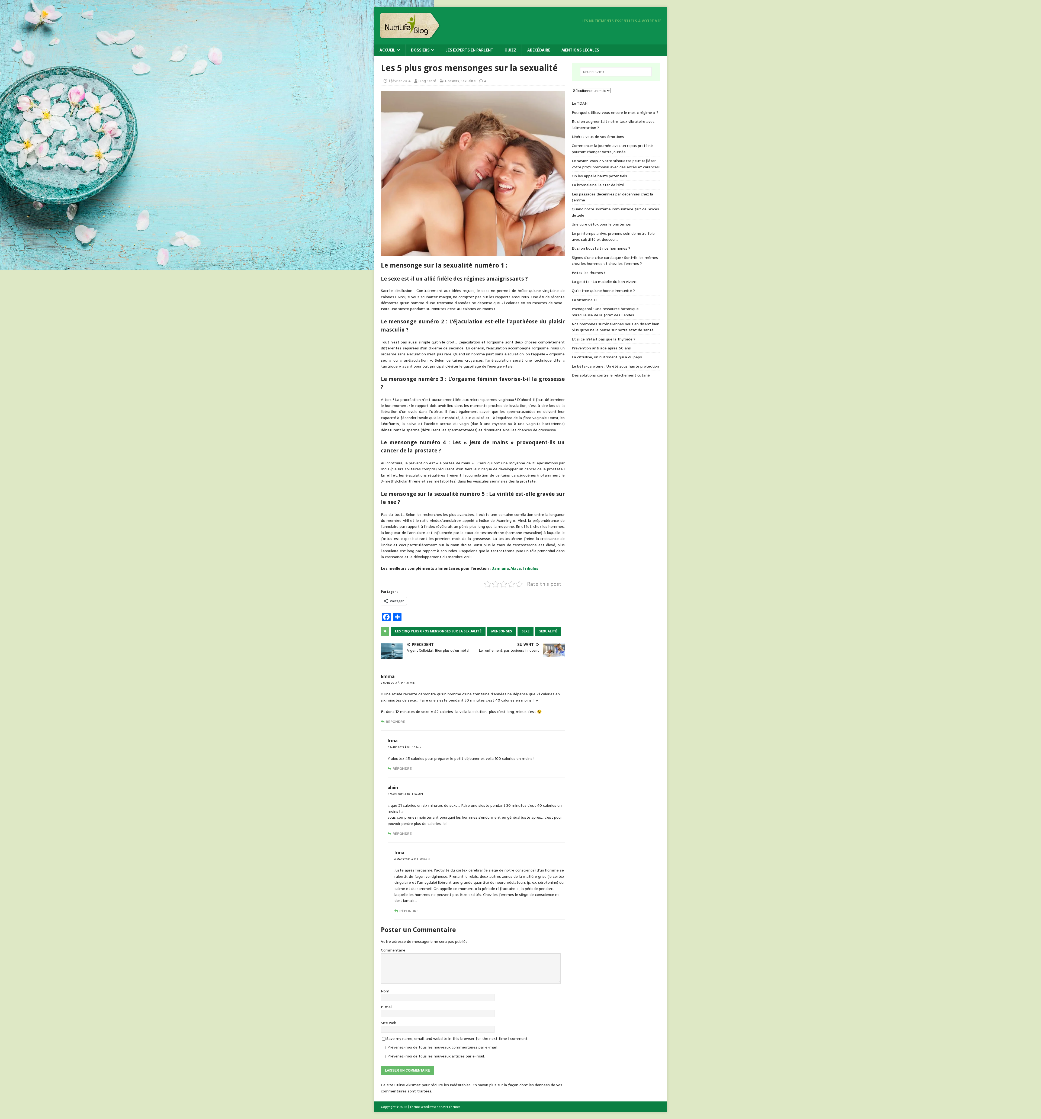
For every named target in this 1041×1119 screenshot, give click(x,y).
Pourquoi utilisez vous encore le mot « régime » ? (615, 112)
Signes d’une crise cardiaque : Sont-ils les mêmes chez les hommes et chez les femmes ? (615, 260)
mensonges (501, 631)
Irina (392, 740)
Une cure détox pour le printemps (601, 224)
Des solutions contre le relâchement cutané (611, 375)
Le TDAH (579, 103)
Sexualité (468, 81)
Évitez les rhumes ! (588, 273)
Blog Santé (427, 81)
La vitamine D (584, 300)
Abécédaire (538, 50)
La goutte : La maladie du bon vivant (604, 282)
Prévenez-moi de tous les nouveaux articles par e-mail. (436, 1056)
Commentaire (393, 950)
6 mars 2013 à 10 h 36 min (405, 794)
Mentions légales (580, 50)
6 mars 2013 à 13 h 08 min (412, 859)
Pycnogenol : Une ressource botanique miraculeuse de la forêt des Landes (605, 312)
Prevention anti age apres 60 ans (601, 348)
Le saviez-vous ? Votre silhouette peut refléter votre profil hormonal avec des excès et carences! (616, 164)
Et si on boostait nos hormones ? (601, 248)
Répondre (395, 722)
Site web (388, 1023)
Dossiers (420, 50)
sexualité (548, 631)
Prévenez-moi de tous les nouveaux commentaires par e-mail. (442, 1047)
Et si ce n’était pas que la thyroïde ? (603, 339)
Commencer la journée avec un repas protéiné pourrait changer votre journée (612, 149)
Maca (515, 568)
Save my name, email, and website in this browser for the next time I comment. (457, 1038)
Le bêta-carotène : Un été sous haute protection (615, 366)
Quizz (510, 50)
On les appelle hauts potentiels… (600, 176)
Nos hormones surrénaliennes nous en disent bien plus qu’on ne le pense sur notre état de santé (615, 327)
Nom (385, 991)
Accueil (387, 50)
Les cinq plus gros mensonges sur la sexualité (438, 631)
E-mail (386, 1007)
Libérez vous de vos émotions (598, 137)
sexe (525, 631)
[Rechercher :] (616, 71)
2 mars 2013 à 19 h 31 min (398, 682)
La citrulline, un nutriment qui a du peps (607, 357)
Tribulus (530, 568)
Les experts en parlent (469, 50)
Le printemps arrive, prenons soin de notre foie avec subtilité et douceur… (613, 236)
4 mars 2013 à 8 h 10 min (405, 747)
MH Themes (451, 1107)
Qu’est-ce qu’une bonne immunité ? (603, 291)
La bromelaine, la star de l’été (598, 185)
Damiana (500, 568)
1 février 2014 (399, 81)
